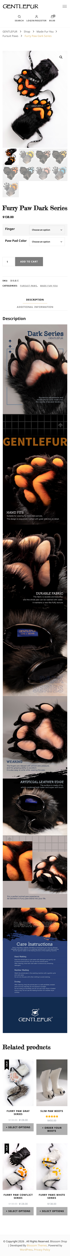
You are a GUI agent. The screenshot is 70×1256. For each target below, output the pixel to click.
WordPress (26, 1249)
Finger (10, 229)
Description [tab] (35, 299)
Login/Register (37, 20)
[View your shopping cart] (52, 17)
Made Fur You (49, 285)
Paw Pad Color (16, 241)
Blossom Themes (37, 1245)
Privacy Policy (42, 1249)
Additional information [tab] (35, 306)
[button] (61, 57)
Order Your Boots (53, 1129)
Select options (19, 1127)
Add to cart (29, 261)
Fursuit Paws (28, 285)
